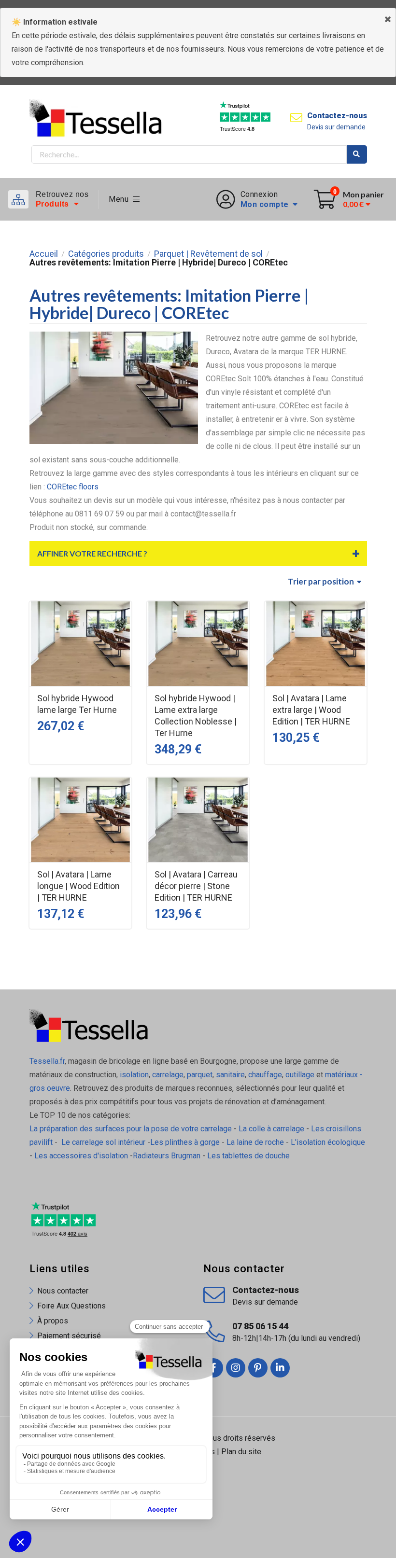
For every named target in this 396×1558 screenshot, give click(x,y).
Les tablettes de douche (249, 1155)
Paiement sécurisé (69, 1335)
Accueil (43, 254)
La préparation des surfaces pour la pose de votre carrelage (130, 1128)
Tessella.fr (47, 1061)
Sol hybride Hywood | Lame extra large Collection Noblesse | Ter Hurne (196, 715)
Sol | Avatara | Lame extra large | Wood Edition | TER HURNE (311, 709)
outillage (299, 1074)
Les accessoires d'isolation (81, 1155)
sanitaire (230, 1074)
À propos (52, 1320)
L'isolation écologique (328, 1142)
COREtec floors (72, 486)
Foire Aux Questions (71, 1305)
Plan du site (241, 1451)
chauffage (265, 1074)
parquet (199, 1074)
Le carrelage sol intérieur (103, 1142)
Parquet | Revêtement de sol (208, 254)
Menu (121, 199)
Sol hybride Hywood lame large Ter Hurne (77, 704)
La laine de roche (255, 1142)
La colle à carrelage (271, 1128)
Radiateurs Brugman (166, 1155)
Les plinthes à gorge (185, 1142)
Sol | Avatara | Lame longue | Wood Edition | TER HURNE (78, 886)
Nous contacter (62, 1290)
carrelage (168, 1074)
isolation (133, 1074)
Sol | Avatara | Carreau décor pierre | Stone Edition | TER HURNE (196, 886)
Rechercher (357, 154)
